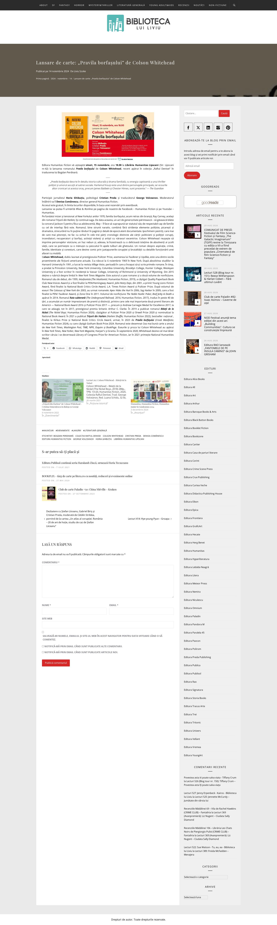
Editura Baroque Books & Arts (200, 411)
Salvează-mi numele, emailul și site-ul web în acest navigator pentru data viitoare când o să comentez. (102, 637)
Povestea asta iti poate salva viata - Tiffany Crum (210, 777)
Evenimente (63, 430)
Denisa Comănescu (153, 435)
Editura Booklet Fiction (196, 428)
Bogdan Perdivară (63, 435)
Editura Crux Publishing (196, 477)
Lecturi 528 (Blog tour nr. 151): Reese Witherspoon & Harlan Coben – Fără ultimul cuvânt (219, 277)
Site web (47, 618)
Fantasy (64, 5)
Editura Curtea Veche (195, 485)
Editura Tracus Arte (194, 706)
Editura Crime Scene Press (198, 469)
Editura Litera (191, 575)
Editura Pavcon (192, 640)
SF (53, 5)
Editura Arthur (192, 403)
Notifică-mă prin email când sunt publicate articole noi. (81, 652)
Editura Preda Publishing (197, 657)
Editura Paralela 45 (194, 632)
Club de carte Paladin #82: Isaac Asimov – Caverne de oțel (220, 300)
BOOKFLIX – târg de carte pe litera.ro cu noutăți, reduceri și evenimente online (87, 476)
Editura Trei (190, 714)
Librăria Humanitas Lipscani (129, 439)
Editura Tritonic (192, 722)
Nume (46, 605)
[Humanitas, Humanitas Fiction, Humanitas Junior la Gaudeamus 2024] (151, 391)
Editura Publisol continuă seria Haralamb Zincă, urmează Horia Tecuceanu (85, 463)
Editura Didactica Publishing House (203, 493)
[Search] (234, 5)
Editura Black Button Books (198, 420)
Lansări (77, 430)
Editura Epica (191, 509)
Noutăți (199, 5)
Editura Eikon (191, 501)
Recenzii (183, 5)
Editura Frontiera (193, 518)
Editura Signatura (193, 689)
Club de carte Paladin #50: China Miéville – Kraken (88, 489)
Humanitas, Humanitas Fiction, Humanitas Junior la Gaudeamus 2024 (150, 405)
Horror (79, 5)
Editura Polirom (192, 649)
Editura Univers (192, 730)
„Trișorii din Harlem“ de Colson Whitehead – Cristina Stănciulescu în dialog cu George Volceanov (62, 407)
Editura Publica (192, 665)
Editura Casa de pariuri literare (200, 452)
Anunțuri (48, 430)
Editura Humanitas (194, 550)
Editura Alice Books (194, 379)
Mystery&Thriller (101, 5)
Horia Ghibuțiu (104, 439)
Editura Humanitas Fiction (56, 439)
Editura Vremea (192, 747)
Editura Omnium (193, 608)
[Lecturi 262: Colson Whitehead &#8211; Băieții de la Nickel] (108, 392)
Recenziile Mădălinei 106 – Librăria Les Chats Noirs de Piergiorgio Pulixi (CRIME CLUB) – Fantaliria (208, 831)
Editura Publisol (192, 673)
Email (113, 605)
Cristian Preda (133, 435)
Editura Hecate (192, 534)
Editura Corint (191, 460)
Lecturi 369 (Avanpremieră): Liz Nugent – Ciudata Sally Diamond (207, 816)
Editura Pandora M (194, 624)
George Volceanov (83, 439)
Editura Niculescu (193, 600)
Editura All (189, 387)
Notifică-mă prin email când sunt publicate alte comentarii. (83, 646)
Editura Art (190, 395)
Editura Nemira (192, 591)
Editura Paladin (192, 616)
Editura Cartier (192, 444)
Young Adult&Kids (161, 5)
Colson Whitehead (113, 435)
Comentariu (50, 562)
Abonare (192, 175)
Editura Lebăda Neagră (196, 567)
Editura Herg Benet (194, 542)
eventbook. (132, 205)
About (44, 5)
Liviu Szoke (80, 71)
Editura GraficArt (193, 526)
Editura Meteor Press (195, 583)
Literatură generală (131, 5)
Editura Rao (190, 681)
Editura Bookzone (193, 436)
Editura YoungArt (193, 755)
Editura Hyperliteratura (196, 559)
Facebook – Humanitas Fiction (138, 209)
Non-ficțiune (218, 5)
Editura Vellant (192, 739)
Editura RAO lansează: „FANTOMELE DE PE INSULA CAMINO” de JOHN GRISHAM (220, 349)
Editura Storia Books (195, 698)
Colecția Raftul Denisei (88, 435)
